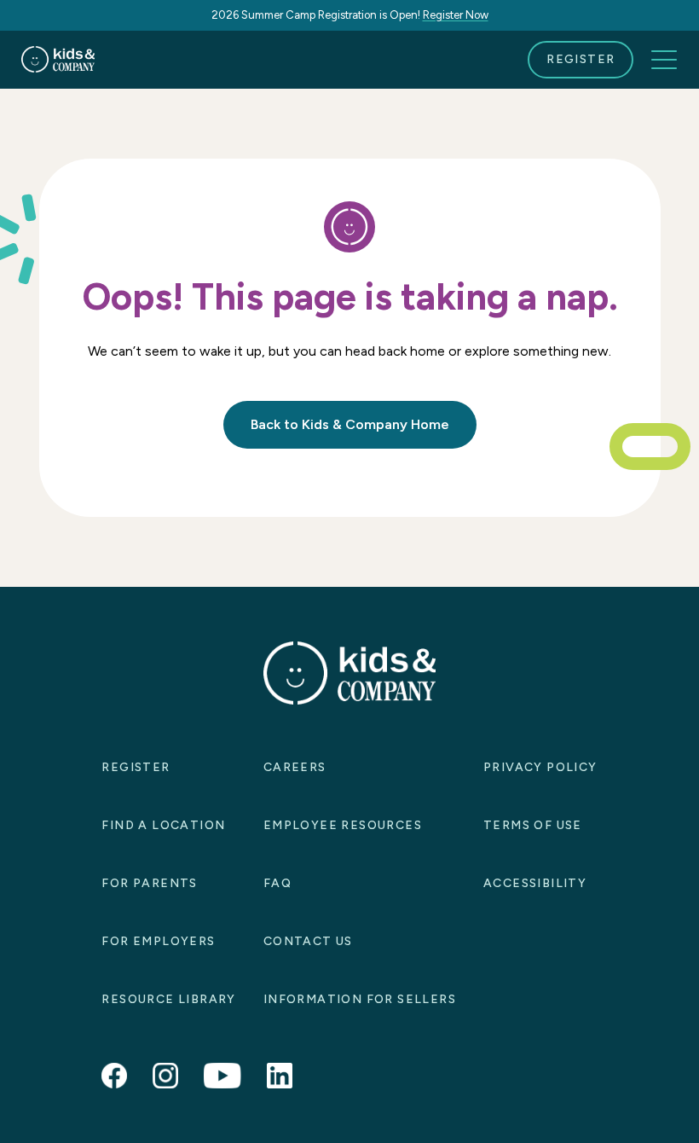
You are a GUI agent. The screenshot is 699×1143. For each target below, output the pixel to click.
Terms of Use (532, 825)
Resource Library (168, 999)
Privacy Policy (540, 767)
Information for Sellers (359, 999)
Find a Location (163, 825)
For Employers (158, 941)
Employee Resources (342, 825)
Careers (294, 767)
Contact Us (308, 941)
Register (580, 59)
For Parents (149, 883)
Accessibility (534, 883)
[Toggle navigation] (664, 59)
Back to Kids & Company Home (350, 424)
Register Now (455, 15)
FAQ (277, 883)
